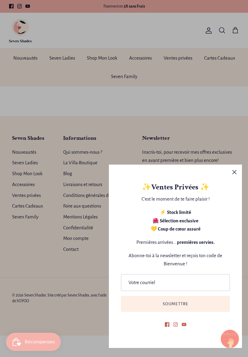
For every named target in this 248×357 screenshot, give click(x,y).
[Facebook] (167, 324)
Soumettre (175, 304)
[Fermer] (234, 172)
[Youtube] (184, 324)
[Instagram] (175, 324)
